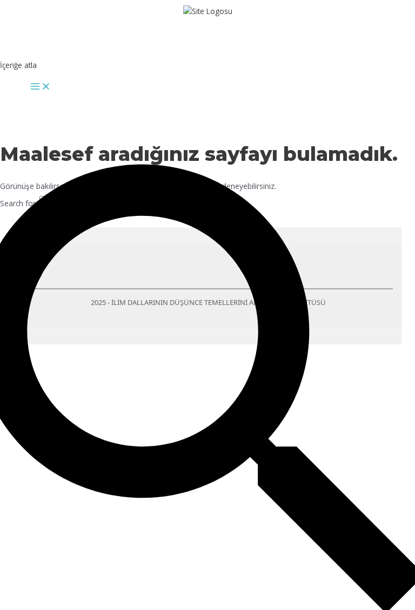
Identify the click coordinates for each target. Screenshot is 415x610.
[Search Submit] (147, 206)
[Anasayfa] (207, 29)
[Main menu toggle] (40, 87)
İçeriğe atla (18, 65)
